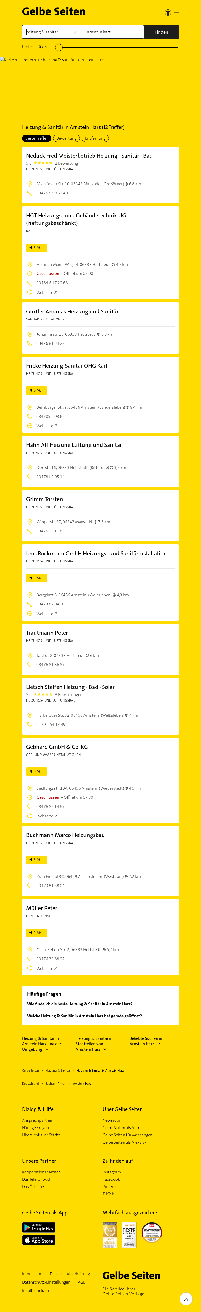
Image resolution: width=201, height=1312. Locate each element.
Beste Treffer (36, 138)
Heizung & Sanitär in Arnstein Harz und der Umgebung (41, 1044)
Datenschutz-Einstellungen (46, 1282)
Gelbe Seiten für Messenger (127, 1135)
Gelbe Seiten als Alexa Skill (126, 1142)
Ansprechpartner (37, 1120)
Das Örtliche (33, 1186)
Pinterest (111, 1186)
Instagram (112, 1172)
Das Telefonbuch (37, 1179)
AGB (82, 1282)
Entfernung (95, 138)
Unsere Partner (39, 1160)
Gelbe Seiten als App (121, 1127)
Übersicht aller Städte (41, 1135)
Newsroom (113, 1120)
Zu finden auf (118, 1160)
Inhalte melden (35, 1290)
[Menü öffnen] (176, 12)
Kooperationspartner (41, 1172)
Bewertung (66, 138)
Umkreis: (34, 46)
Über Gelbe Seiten (123, 1109)
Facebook (111, 1179)
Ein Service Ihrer (123, 1291)
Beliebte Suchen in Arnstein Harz (146, 1041)
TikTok (108, 1194)
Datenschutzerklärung (70, 1274)
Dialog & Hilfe (38, 1109)
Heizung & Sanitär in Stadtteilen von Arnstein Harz (94, 1044)
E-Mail (39, 247)
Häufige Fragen (35, 1127)
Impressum (32, 1274)
